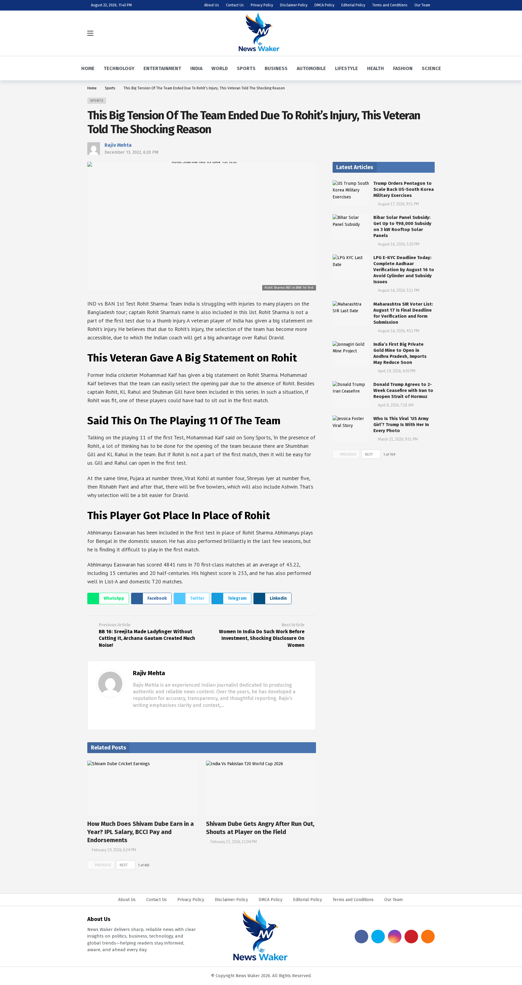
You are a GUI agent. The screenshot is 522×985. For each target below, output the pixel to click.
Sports (96, 101)
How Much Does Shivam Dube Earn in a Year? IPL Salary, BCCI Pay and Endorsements (140, 832)
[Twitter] (144, 716)
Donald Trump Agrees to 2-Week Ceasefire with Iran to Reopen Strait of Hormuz (403, 390)
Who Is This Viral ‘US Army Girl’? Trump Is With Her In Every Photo (401, 424)
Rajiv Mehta (118, 145)
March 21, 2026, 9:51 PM (398, 439)
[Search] (430, 33)
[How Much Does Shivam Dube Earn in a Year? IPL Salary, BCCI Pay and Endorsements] (142, 788)
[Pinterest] (411, 936)
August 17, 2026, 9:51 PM (398, 204)
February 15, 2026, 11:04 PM (234, 841)
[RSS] (428, 936)
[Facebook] (135, 716)
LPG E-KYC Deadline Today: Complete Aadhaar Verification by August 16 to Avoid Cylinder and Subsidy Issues (403, 269)
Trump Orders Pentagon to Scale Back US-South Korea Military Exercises (403, 189)
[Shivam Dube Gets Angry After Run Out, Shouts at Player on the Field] (261, 788)
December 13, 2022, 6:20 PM (131, 152)
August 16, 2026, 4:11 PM (398, 330)
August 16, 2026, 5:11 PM (398, 290)
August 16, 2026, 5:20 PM (398, 244)
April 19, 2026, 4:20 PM (396, 371)
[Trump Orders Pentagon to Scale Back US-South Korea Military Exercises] (351, 193)
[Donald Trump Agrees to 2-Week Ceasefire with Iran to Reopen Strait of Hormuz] (351, 394)
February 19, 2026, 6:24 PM (114, 849)
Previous (103, 865)
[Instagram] (394, 936)
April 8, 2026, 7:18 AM (396, 405)
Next (124, 865)
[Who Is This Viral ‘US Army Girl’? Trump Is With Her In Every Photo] (351, 428)
